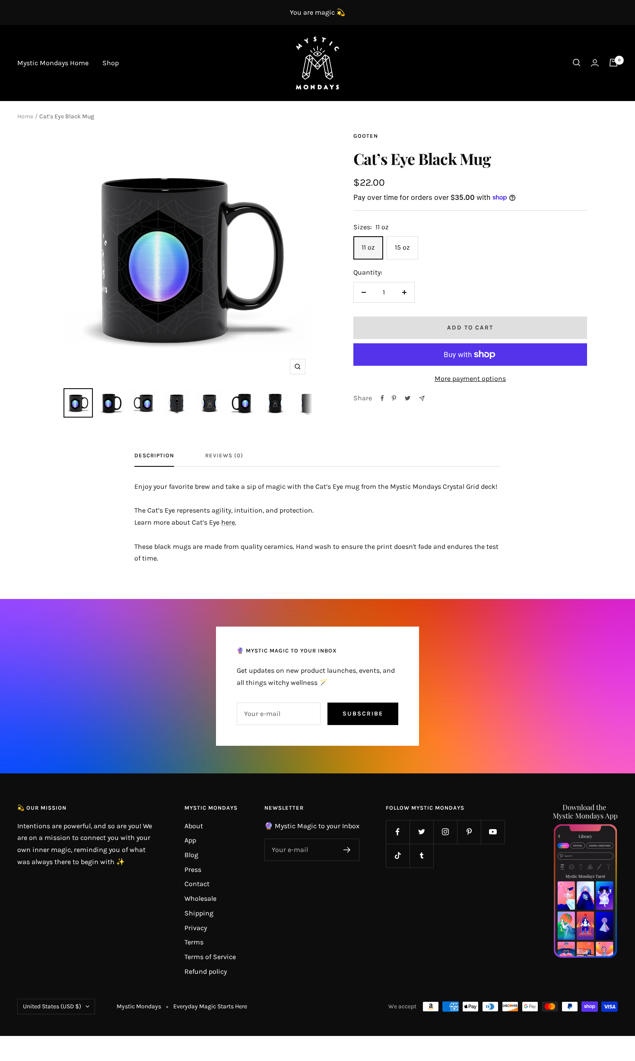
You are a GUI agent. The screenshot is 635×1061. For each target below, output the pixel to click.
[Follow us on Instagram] (445, 832)
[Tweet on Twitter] (407, 398)
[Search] (577, 63)
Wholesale (200, 898)
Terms (193, 942)
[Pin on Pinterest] (394, 398)
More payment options (470, 378)
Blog (191, 855)
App (190, 840)
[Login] (595, 63)
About (193, 826)
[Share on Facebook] (382, 398)
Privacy (195, 928)
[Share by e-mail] (422, 398)
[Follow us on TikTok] (398, 856)
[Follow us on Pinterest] (469, 832)
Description (154, 455)
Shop (110, 63)
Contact (197, 884)
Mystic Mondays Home (53, 63)
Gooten (365, 136)
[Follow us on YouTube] (493, 832)
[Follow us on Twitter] (421, 832)
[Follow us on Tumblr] (421, 856)
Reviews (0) (224, 455)
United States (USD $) (52, 1006)
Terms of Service (210, 957)
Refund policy (205, 971)
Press (192, 869)
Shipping (198, 913)
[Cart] (613, 63)
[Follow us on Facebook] (398, 832)
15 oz (402, 247)
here (228, 522)
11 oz (368, 247)
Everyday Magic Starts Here (210, 1006)
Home (25, 116)
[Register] (347, 850)
